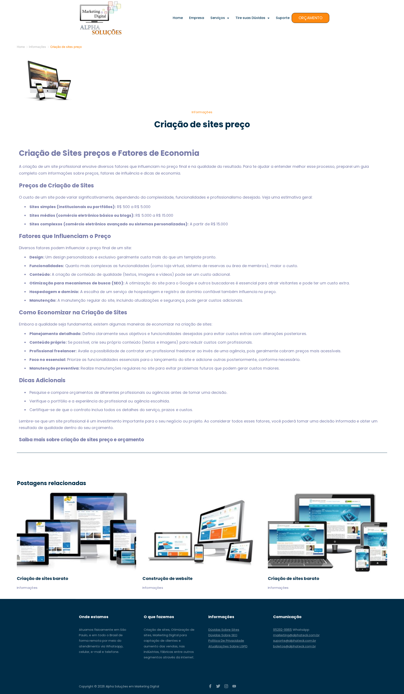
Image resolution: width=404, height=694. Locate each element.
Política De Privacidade (226, 640)
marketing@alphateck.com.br (296, 635)
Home (178, 17)
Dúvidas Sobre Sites (223, 629)
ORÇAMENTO (310, 17)
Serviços (217, 17)
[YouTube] (234, 686)
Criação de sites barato (42, 578)
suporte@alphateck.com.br (294, 640)
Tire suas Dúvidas (250, 17)
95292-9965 (282, 629)
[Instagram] (226, 686)
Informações (202, 112)
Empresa (196, 17)
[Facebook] (210, 686)
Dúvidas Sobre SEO (222, 635)
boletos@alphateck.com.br (294, 646)
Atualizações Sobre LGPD (227, 646)
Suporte (283, 17)
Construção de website (167, 578)
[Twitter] (218, 686)
